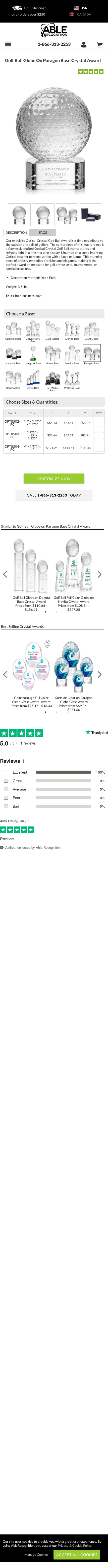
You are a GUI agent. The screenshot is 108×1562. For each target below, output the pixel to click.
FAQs (43, 232)
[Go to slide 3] (68, 612)
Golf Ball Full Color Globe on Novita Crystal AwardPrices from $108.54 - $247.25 (74, 603)
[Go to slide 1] (45, 612)
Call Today (54, 495)
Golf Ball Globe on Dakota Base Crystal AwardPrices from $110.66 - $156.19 (31, 603)
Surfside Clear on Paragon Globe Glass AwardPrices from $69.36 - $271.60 (73, 704)
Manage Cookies (36, 1554)
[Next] (99, 574)
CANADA (83, 14)
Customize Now (54, 478)
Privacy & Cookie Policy (74, 1545)
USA (83, 8)
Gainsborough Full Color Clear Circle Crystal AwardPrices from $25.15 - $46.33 (31, 702)
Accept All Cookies (77, 1554)
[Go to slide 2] (56, 612)
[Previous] (5, 574)
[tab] (16, 232)
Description (16, 232)
